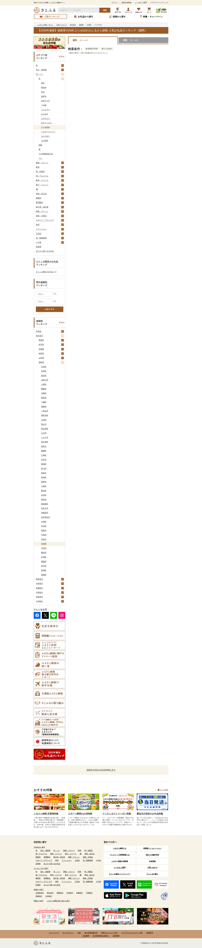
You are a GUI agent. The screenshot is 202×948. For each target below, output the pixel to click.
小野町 (43, 384)
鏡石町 (43, 376)
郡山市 (43, 424)
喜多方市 (44, 508)
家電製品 (39, 202)
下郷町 (43, 402)
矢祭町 (43, 557)
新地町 (43, 477)
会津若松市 (45, 517)
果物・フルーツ (42, 163)
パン (40, 158)
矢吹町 (43, 495)
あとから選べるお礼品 (45, 251)
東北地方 (39, 336)
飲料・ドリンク (42, 180)
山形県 (41, 358)
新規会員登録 (127, 3)
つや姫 (43, 105)
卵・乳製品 (40, 172)
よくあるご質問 (141, 3)
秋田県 (41, 353)
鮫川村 (43, 469)
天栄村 (43, 367)
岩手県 (41, 345)
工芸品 (38, 234)
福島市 (43, 473)
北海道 (38, 331)
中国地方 (39, 592)
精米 (43, 83)
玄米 (43, 92)
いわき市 (44, 437)
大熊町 (43, 522)
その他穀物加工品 (46, 154)
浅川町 (43, 526)
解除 (62, 56)
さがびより (45, 118)
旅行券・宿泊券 (42, 207)
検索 (104, 10)
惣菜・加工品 (41, 194)
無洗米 (43, 87)
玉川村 (43, 433)
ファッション (41, 229)
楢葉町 (43, 561)
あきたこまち (46, 123)
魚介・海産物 (41, 70)
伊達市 (43, 539)
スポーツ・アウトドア (45, 220)
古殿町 (43, 393)
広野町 (43, 371)
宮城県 (41, 349)
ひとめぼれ (45, 127)
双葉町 (43, 575)
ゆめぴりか (45, 101)
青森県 (41, 340)
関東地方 (39, 579)
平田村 (43, 548)
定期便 (38, 247)
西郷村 (43, 407)
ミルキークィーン (48, 132)
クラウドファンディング (159, 3)
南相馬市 (44, 513)
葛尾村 (43, 482)
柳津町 (43, 464)
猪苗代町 (44, 415)
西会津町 (44, 429)
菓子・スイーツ (42, 185)
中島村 (43, 535)
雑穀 (40, 145)
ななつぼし (45, 136)
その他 (38, 242)
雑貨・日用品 (41, 216)
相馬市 (43, 530)
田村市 (43, 446)
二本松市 (44, 411)
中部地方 (39, 583)
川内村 (43, 544)
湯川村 (43, 566)
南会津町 (44, 442)
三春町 (43, 455)
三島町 (43, 486)
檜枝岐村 (44, 504)
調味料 (38, 198)
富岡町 (43, 570)
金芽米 (43, 96)
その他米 (44, 141)
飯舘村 (43, 553)
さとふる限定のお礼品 (45, 272)
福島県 (41, 362)
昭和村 (43, 398)
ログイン (114, 3)
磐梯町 (43, 451)
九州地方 (39, 601)
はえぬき (44, 114)
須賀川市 (44, 380)
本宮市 (43, 460)
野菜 (37, 167)
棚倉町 (43, 389)
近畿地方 (39, 588)
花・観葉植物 (41, 238)
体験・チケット (42, 211)
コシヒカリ (45, 109)
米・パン (39, 74)
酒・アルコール (42, 176)
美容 (37, 225)
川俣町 (43, 420)
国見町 (43, 499)
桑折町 (43, 491)
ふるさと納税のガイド (118, 10)
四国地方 (39, 597)
